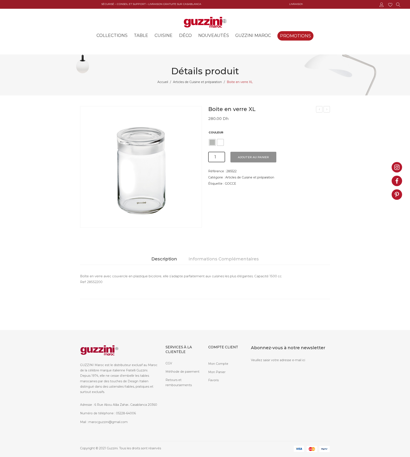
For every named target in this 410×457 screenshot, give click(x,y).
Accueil (162, 82)
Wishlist (391, 4)
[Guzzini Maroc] (205, 22)
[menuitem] (112, 35)
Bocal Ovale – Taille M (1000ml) (319, 109)
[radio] (212, 142)
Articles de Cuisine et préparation (197, 82)
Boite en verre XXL (327, 109)
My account (382, 4)
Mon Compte (218, 364)
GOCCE (230, 183)
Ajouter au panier (253, 157)
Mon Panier (217, 372)
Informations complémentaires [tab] (224, 258)
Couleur (216, 132)
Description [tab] (164, 258)
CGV (168, 363)
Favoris (213, 380)
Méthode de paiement (182, 372)
